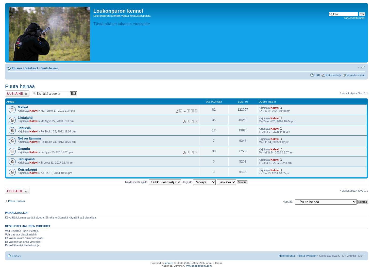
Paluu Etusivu (16, 201)
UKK (317, 75)
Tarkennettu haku (354, 17)
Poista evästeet (306, 255)
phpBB (169, 263)
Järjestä (187, 182)
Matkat (23, 107)
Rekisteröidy (333, 75)
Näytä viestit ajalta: (137, 182)
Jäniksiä (24, 128)
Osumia (24, 149)
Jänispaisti (26, 159)
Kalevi (33, 110)
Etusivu (17, 68)
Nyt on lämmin (29, 138)
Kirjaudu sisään (356, 75)
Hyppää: (288, 201)
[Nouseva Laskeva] (232, 182)
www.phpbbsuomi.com (199, 265)
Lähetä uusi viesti (15, 91)
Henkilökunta (287, 255)
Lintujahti (25, 118)
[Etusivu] (49, 32)
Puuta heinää (49, 68)
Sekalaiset (31, 68)
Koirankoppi (27, 169)
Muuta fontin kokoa (361, 67)
